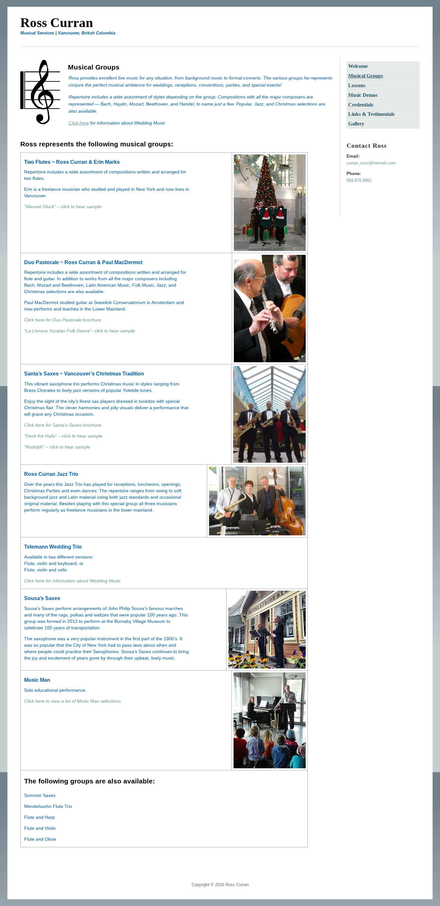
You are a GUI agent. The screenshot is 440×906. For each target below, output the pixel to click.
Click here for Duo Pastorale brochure (62, 319)
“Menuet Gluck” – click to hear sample (62, 206)
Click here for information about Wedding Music (72, 580)
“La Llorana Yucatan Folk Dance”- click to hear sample (79, 330)
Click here (79, 122)
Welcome (358, 66)
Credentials (360, 104)
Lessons (356, 85)
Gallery (356, 123)
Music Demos (363, 95)
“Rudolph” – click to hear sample (57, 446)
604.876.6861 (359, 180)
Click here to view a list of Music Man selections (72, 701)
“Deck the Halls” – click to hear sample (63, 436)
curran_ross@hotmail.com (371, 163)
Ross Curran (56, 22)
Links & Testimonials (371, 114)
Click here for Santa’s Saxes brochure (62, 425)
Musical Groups (365, 76)
